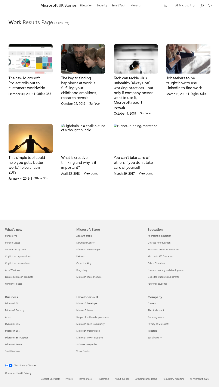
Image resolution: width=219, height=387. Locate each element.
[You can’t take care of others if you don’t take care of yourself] (136, 138)
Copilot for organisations (18, 256)
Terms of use (85, 378)
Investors (152, 330)
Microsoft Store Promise (89, 276)
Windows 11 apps (13, 283)
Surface (94, 103)
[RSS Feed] (166, 6)
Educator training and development (166, 270)
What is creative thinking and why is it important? (78, 162)
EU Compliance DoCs (146, 378)
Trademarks (103, 378)
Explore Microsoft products (19, 276)
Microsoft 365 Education (160, 256)
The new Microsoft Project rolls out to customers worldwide (27, 82)
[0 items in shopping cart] (210, 5)
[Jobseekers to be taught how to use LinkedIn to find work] (188, 59)
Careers (152, 303)
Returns (80, 256)
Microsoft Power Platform (89, 337)
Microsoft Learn (84, 310)
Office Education (156, 263)
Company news (156, 317)
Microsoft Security (15, 310)
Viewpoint (91, 173)
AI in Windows (12, 270)
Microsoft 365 (12, 330)
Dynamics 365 (12, 323)
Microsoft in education (159, 235)
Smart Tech (118, 5)
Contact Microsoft (50, 378)
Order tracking (83, 263)
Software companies (86, 344)
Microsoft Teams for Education (163, 249)
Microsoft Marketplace (88, 330)
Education (86, 5)
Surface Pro (11, 235)
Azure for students (157, 283)
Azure (8, 317)
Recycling (81, 270)
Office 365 (44, 93)
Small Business (12, 351)
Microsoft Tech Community (90, 323)
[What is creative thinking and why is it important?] (83, 138)
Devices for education (159, 242)
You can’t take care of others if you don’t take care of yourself (133, 162)
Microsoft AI (11, 303)
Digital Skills (199, 93)
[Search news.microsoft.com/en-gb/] (202, 5)
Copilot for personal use (17, 263)
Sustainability (155, 337)
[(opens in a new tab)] (31, 59)
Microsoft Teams (13, 344)
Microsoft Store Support (88, 249)
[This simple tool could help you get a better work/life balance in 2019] (31, 138)
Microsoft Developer (87, 303)
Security (102, 5)
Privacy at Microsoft (158, 323)
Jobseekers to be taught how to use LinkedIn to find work (184, 82)
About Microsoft (156, 310)
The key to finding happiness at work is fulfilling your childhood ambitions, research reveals (79, 87)
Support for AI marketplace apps (92, 317)
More (134, 5)
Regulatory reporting (173, 378)
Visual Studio (83, 351)
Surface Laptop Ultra (15, 249)
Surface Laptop (12, 242)
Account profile (84, 235)
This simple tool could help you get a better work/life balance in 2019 (27, 164)
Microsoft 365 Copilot (16, 337)
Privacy (69, 378)
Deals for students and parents (163, 276)
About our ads (122, 378)
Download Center (85, 242)
